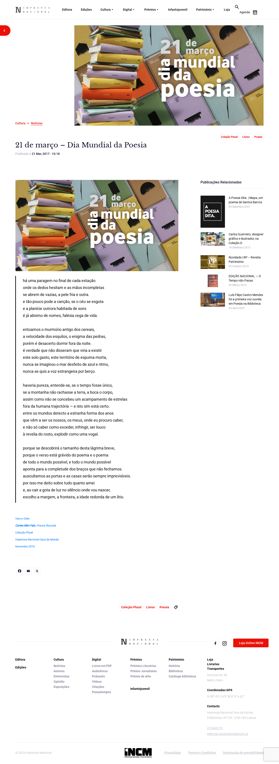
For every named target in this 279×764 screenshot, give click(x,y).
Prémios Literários (143, 666)
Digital (127, 9)
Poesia (258, 136)
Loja (227, 9)
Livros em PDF (102, 666)
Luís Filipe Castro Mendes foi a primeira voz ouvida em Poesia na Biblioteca (246, 299)
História (174, 666)
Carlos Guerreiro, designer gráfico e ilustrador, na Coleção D (246, 238)
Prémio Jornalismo (143, 671)
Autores (59, 671)
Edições (86, 9)
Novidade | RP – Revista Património (245, 259)
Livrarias (213, 664)
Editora (67, 9)
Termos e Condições (202, 752)
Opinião (59, 681)
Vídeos (97, 681)
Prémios (150, 9)
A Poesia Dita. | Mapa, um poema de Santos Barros (246, 200)
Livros (246, 136)
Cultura (105, 9)
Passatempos (101, 692)
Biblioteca (176, 671)
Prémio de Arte (140, 676)
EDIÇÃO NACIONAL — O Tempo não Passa (245, 278)
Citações (98, 687)
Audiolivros (100, 671)
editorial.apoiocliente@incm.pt (227, 734)
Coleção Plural (229, 136)
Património (204, 9)
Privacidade (172, 752)
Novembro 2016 (25, 546)
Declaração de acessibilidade (243, 752)
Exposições (61, 687)
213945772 (215, 728)
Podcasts (98, 676)
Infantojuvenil (177, 9)
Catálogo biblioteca (182, 676)
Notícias (59, 666)
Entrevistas (61, 676)
